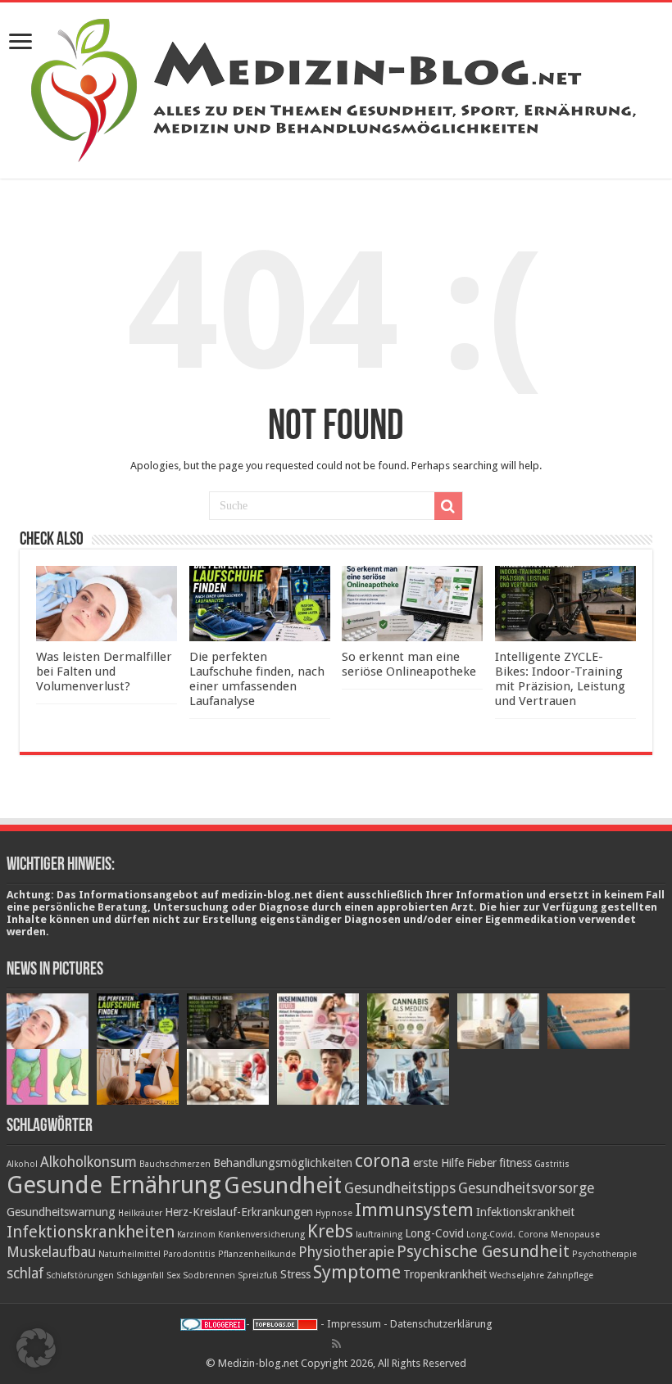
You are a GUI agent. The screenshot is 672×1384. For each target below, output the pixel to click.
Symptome (357, 1271)
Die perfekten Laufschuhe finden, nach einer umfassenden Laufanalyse (257, 678)
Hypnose (334, 1213)
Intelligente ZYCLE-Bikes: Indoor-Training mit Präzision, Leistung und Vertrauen (560, 678)
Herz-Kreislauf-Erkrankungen (239, 1212)
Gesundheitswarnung (61, 1212)
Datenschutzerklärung (441, 1324)
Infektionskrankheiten (91, 1232)
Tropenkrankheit (445, 1274)
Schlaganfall (140, 1275)
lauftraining (379, 1234)
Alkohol (22, 1164)
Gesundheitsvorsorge (526, 1188)
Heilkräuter (140, 1213)
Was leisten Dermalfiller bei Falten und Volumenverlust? (104, 671)
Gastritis (552, 1164)
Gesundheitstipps (400, 1188)
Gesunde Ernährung (114, 1185)
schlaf (25, 1273)
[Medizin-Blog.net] (336, 87)
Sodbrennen (209, 1275)
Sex (173, 1275)
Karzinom (196, 1234)
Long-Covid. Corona (507, 1234)
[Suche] (448, 506)
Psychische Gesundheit (483, 1251)
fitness (515, 1162)
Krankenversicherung (261, 1234)
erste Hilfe (438, 1162)
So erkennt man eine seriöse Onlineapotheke (409, 664)
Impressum (354, 1324)
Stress (295, 1274)
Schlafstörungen (80, 1275)
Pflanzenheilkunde (257, 1254)
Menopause (575, 1234)
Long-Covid (434, 1233)
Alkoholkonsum (88, 1162)
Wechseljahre (516, 1275)
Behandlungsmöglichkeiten (282, 1162)
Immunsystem (414, 1209)
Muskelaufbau (51, 1252)
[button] (36, 1348)
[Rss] (336, 1344)
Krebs (330, 1231)
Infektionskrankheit (525, 1212)
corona (383, 1160)
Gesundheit (283, 1185)
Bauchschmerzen (175, 1164)
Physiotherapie (346, 1252)
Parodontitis (189, 1254)
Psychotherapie (604, 1254)
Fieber (481, 1162)
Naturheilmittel (129, 1254)
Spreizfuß (258, 1275)
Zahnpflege (570, 1275)
